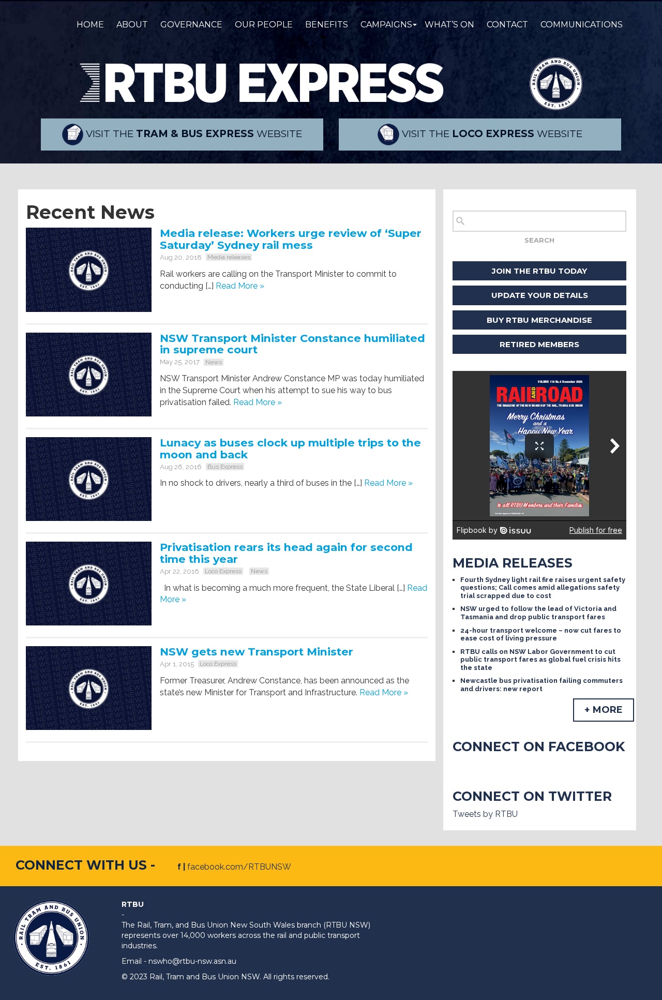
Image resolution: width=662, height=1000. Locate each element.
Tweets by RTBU (485, 814)
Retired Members (539, 344)
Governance (191, 24)
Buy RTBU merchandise (539, 320)
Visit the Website (192, 134)
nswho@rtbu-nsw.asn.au (192, 961)
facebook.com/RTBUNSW (239, 867)
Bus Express (225, 466)
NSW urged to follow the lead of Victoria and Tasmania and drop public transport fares (538, 613)
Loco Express (223, 571)
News (213, 362)
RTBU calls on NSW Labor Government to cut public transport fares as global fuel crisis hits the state (540, 659)
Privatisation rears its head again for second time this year (286, 553)
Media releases (228, 257)
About (132, 24)
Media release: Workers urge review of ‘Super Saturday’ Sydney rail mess (291, 239)
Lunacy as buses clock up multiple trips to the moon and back (290, 448)
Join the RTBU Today (539, 271)
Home (90, 24)
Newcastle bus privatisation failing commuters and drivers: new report (541, 685)
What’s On (449, 24)
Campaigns (386, 24)
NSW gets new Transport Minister (256, 651)
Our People (264, 24)
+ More (603, 709)
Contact (507, 24)
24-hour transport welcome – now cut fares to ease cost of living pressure (540, 634)
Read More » (240, 286)
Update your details (539, 295)
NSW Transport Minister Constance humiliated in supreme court (292, 344)
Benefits (326, 24)
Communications (581, 24)
